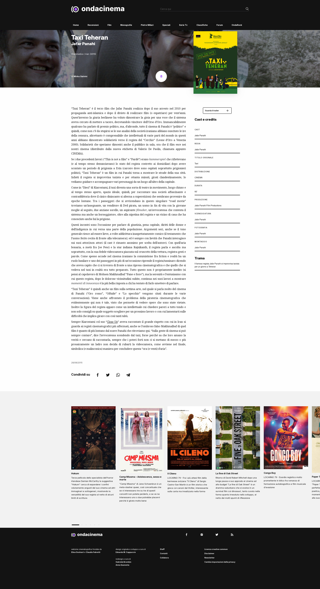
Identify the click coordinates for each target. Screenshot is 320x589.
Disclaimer (209, 553)
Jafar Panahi (200, 135)
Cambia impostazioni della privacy (219, 562)
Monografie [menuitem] (126, 25)
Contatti (164, 553)
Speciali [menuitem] (166, 25)
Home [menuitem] (76, 25)
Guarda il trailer (212, 111)
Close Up (112, 322)
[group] (93, 453)
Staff (162, 549)
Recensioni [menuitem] (93, 25)
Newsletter (209, 558)
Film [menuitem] (109, 25)
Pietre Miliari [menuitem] (147, 25)
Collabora (164, 558)
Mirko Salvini (80, 76)
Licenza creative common (216, 549)
